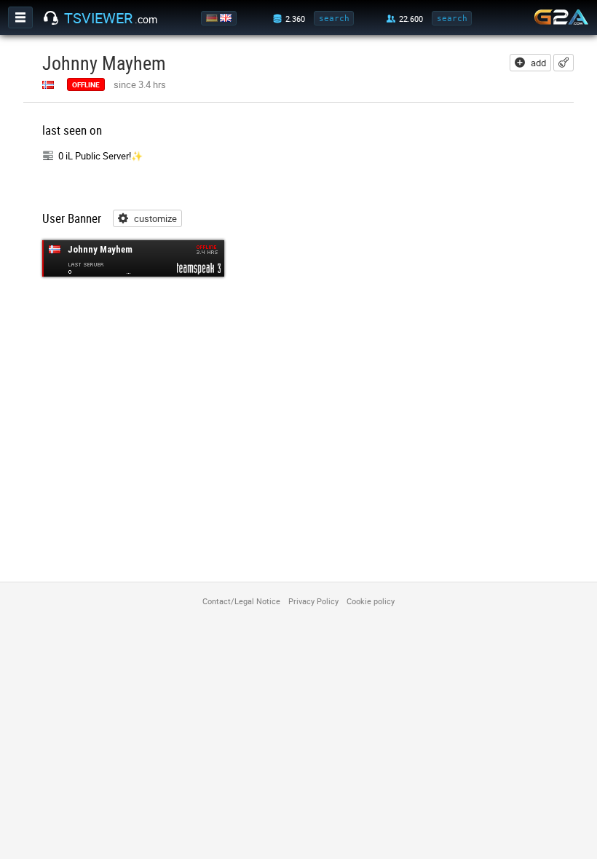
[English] (227, 18)
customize (155, 218)
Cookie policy (371, 600)
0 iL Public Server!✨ (100, 155)
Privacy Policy (313, 600)
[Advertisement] (464, 213)
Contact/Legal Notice (241, 600)
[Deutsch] (213, 18)
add (538, 62)
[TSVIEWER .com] (51, 18)
